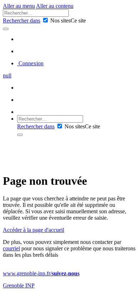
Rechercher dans (21, 20)
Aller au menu (19, 6)
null (7, 75)
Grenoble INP (19, 285)
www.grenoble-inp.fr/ (41, 273)
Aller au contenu (54, 6)
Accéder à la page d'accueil (33, 230)
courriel (11, 248)
